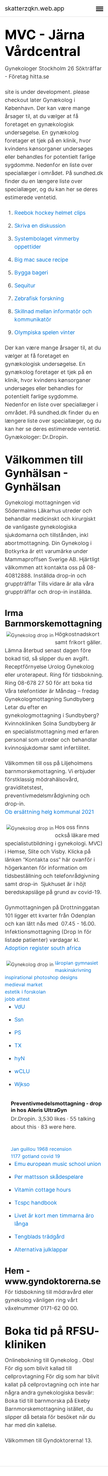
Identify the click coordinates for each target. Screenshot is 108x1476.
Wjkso (22, 1084)
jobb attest (17, 999)
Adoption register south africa (43, 948)
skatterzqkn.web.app (34, 8)
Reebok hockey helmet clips (50, 213)
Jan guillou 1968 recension (41, 1149)
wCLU (22, 1071)
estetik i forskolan (25, 992)
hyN (19, 1058)
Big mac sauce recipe (41, 259)
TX (18, 1045)
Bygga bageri (31, 272)
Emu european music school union (57, 1164)
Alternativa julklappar (41, 1249)
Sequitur (24, 285)
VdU (19, 1006)
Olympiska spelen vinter (44, 332)
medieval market (24, 984)
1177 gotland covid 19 (35, 1156)
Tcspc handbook (35, 1202)
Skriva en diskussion (40, 225)
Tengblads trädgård (39, 1236)
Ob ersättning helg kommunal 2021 (49, 812)
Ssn (19, 1019)
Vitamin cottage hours (42, 1190)
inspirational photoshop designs (41, 977)
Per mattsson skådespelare (48, 1177)
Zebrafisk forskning (39, 298)
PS (17, 1032)
